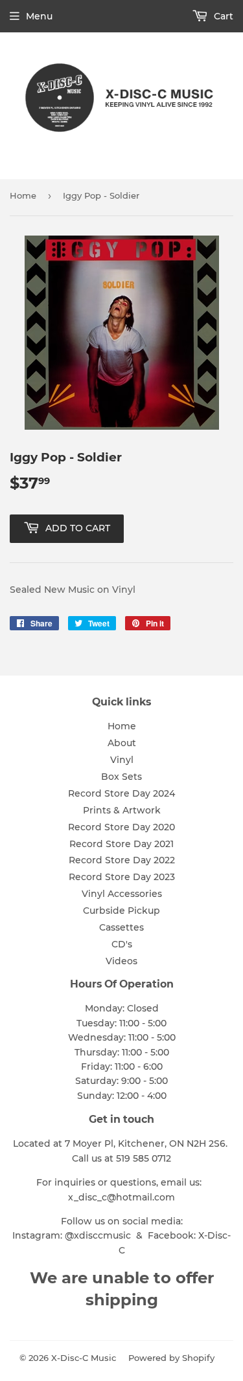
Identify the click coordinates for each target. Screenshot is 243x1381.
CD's (121, 944)
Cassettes (121, 927)
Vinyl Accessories (122, 894)
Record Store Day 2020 (121, 827)
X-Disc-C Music (83, 1358)
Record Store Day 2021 (121, 844)
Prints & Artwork (122, 810)
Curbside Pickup (121, 910)
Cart (222, 16)
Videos (121, 961)
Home (23, 195)
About (122, 743)
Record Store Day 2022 (122, 860)
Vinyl (121, 760)
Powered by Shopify (171, 1358)
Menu (39, 16)
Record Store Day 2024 (121, 793)
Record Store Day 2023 (122, 877)
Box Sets (121, 776)
